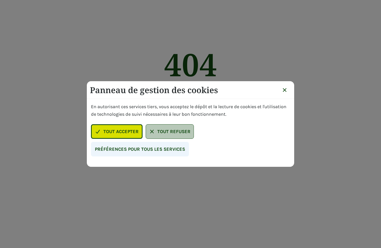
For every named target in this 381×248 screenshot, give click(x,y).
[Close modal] (284, 90)
